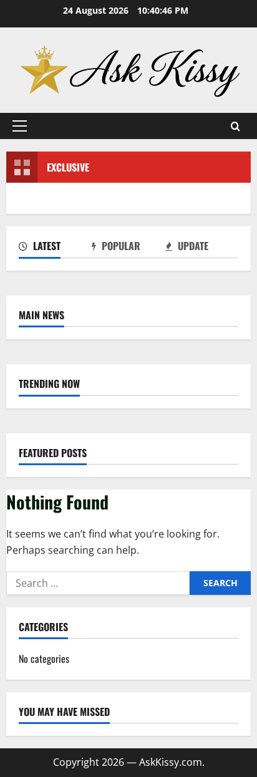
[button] (19, 126)
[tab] (55, 248)
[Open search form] (235, 126)
